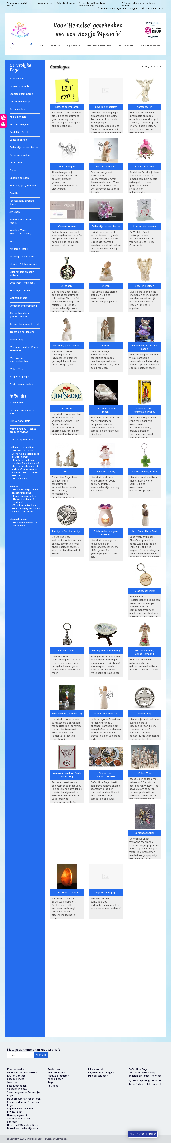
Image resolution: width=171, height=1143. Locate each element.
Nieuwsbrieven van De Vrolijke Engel (24, 524)
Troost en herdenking (22, 331)
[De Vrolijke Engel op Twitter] (143, 1049)
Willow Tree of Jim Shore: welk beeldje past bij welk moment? (25, 453)
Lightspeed (62, 1139)
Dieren (13, 170)
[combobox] (22, 44)
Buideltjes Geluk (19, 132)
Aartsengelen (17, 109)
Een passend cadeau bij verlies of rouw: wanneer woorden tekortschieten (25, 469)
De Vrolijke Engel (20, 67)
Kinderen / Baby (19, 248)
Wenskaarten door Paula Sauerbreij (24, 349)
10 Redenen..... (17, 402)
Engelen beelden (19, 177)
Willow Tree (16, 369)
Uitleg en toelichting (22, 447)
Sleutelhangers (18, 297)
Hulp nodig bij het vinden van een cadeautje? (26, 510)
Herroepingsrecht (17, 1115)
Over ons (12, 1082)
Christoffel (16, 162)
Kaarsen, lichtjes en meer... (21, 221)
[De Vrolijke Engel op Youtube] (155, 1049)
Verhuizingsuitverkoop (25, 505)
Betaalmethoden (17, 1085)
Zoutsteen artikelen (21, 384)
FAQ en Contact (16, 1075)
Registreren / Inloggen (101, 1072)
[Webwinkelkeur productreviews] (153, 30)
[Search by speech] (31, 44)
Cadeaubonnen (18, 139)
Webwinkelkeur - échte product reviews (23, 430)
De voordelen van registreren (24, 1098)
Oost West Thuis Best (22, 282)
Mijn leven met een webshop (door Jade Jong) (25, 462)
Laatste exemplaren (21, 93)
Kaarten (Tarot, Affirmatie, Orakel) (20, 232)
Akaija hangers (18, 116)
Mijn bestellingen (98, 1075)
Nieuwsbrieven (18, 519)
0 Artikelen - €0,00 (155, 8)
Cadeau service (15, 1078)
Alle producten (56, 1072)
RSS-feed (53, 1085)
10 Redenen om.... (17, 1088)
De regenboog (20, 478)
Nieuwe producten (20, 86)
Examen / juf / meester (23, 185)
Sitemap (12, 1121)
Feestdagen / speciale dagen (22, 202)
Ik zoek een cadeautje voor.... (22, 412)
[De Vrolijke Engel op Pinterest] (149, 1049)
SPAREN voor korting (143, 1134)
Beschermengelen (20, 124)
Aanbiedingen (17, 78)
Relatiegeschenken (20, 290)
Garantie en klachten (19, 1118)
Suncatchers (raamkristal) (24, 324)
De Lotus (18, 475)
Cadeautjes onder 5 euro (24, 147)
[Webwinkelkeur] (146, 1097)
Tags (50, 1082)
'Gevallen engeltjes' (21, 101)
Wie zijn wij (55, 46)
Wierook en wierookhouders (19, 360)
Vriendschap (16, 339)
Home (40, 46)
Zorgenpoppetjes (19, 376)
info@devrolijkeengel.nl (147, 1084)
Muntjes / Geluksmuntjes (24, 264)
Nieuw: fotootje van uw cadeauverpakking (25, 491)
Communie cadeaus (21, 155)
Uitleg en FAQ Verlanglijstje (23, 1125)
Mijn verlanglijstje (20, 421)
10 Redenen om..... (126, 46)
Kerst (13, 241)
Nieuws (14, 486)
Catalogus (155, 66)
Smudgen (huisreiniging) (23, 305)
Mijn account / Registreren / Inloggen (120, 8)
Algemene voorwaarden (20, 1108)
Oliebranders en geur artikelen (22, 273)
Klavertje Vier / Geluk (22, 256)
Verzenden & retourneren (99, 46)
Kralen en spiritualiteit (25, 496)
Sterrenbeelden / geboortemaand (19, 315)
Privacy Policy (14, 1111)
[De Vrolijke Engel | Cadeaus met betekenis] (20, 30)
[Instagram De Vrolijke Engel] (161, 1049)
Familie (14, 193)
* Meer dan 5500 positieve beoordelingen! (92, 4)
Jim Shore (15, 211)
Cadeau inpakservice (150, 46)
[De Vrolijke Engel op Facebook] (137, 1049)
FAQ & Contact (73, 46)
